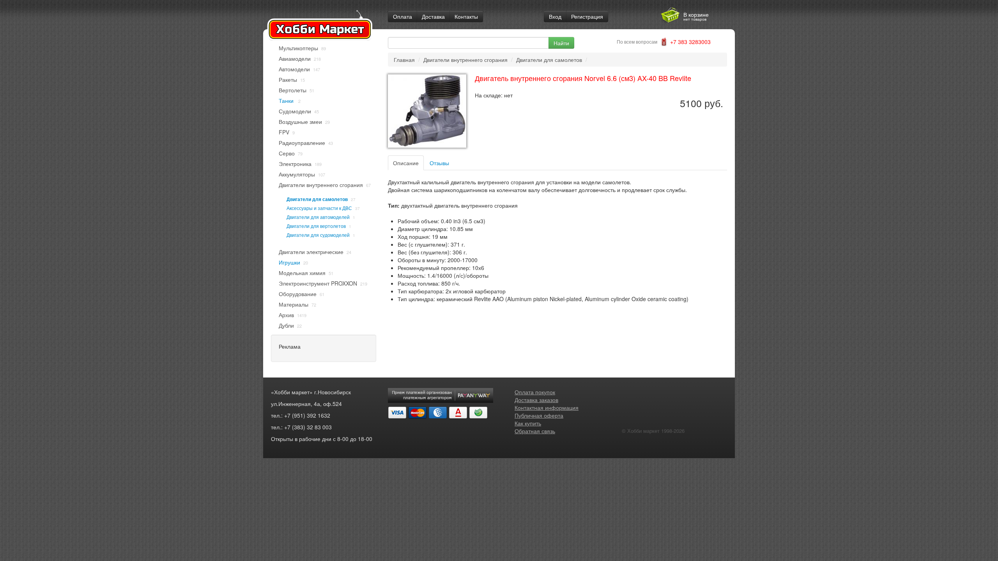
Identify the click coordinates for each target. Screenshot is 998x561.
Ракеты (288, 79)
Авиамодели (295, 58)
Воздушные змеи (300, 121)
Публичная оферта (539, 415)
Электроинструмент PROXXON (318, 283)
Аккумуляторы (297, 174)
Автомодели (294, 69)
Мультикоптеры (298, 48)
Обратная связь (535, 431)
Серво (287, 153)
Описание (406, 163)
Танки (287, 100)
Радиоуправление (302, 142)
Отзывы (439, 163)
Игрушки (289, 262)
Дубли (286, 325)
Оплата (402, 16)
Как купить (528, 423)
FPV (284, 132)
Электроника (295, 164)
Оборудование (298, 294)
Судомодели (295, 111)
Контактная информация (547, 407)
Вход (555, 16)
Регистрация (587, 16)
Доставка (433, 16)
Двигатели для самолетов (317, 199)
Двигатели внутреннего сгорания (321, 185)
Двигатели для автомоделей (318, 216)
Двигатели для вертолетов (316, 225)
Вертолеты (292, 90)
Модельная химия (302, 273)
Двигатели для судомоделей (318, 234)
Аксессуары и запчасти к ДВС (319, 208)
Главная (404, 60)
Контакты (466, 16)
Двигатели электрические (311, 252)
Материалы (293, 304)
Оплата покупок (535, 392)
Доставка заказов (536, 400)
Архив (286, 315)
